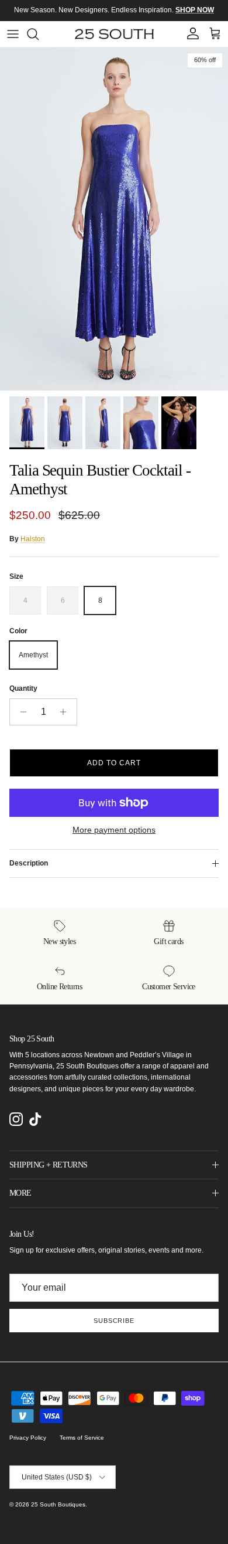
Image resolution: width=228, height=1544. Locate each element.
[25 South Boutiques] (114, 34)
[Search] (38, 34)
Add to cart (114, 763)
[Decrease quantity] (20, 712)
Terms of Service (82, 1437)
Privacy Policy (27, 1437)
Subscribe (114, 1320)
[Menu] (13, 34)
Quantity (23, 688)
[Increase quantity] (66, 712)
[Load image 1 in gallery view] (114, 219)
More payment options (114, 829)
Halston (32, 539)
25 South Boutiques (58, 1504)
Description (28, 863)
